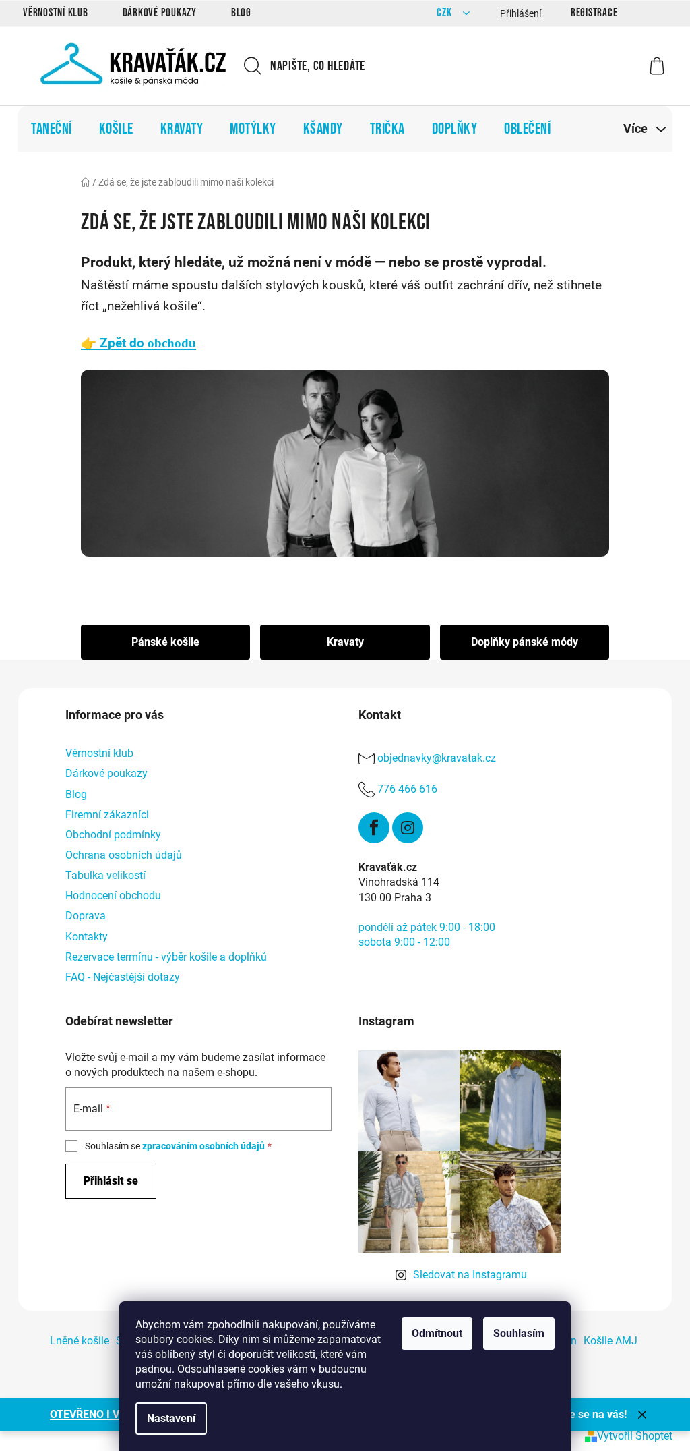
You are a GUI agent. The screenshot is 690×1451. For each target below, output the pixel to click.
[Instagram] (407, 827)
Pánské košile (165, 641)
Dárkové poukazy (160, 13)
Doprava (85, 915)
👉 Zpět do (138, 343)
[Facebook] (373, 827)
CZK (445, 13)
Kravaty (345, 641)
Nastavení (171, 1418)
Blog (241, 13)
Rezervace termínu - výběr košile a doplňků (166, 956)
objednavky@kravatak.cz (436, 758)
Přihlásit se (111, 1180)
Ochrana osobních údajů (123, 855)
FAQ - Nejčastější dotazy (122, 977)
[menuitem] (52, 129)
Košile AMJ (610, 1340)
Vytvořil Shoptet (634, 1435)
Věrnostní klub (55, 13)
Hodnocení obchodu (113, 895)
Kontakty (86, 936)
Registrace (594, 13)
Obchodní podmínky (113, 834)
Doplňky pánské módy (524, 641)
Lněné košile (79, 1340)
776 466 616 (407, 789)
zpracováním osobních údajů (203, 1146)
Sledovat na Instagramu (470, 1274)
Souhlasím (518, 1333)
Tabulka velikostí (105, 875)
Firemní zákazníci (107, 814)
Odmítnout (437, 1333)
